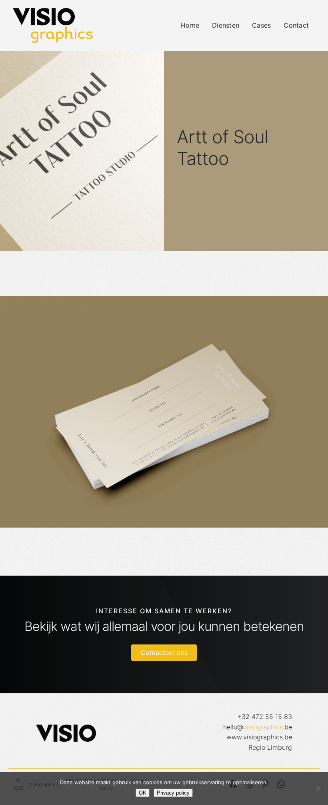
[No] (318, 789)
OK (142, 793)
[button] (164, 652)
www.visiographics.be (259, 737)
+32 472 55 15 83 (265, 717)
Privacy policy (173, 793)
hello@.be (257, 727)
